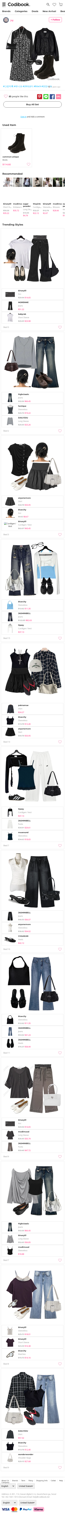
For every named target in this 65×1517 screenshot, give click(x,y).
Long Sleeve (28, 209)
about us (5, 1480)
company (5, 1482)
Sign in (23, 116)
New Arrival (49, 11)
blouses (56, 207)
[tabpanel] (6, 196)
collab (53, 1480)
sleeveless (47, 207)
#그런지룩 (8, 86)
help (61, 1480)
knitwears (17, 207)
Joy (11, 20)
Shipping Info (41, 1480)
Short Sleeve (8, 207)
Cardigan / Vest (39, 207)
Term (23, 1480)
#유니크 (18, 86)
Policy (31, 1480)
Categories (21, 11)
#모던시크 (46, 86)
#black (37, 86)
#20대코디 (28, 86)
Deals (35, 11)
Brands (6, 11)
